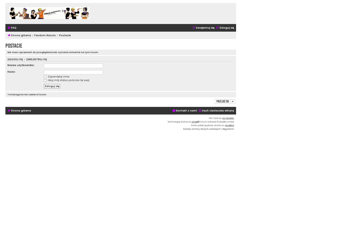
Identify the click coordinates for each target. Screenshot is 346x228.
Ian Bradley (228, 118)
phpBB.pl (229, 125)
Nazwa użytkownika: (20, 65)
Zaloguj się (15, 59)
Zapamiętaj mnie (58, 76)
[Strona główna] (49, 13)
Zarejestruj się (36, 59)
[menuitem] (11, 28)
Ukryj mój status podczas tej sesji (68, 80)
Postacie (13, 46)
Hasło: (11, 71)
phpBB (195, 121)
